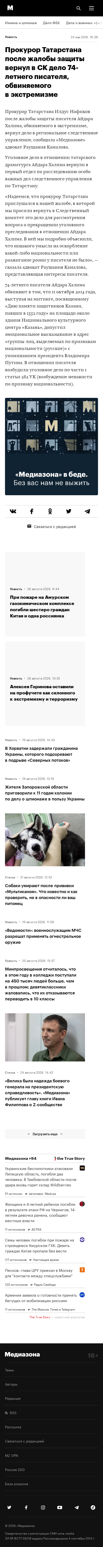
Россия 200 (15, 1469)
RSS (12, 1412)
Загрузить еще (45, 1134)
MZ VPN (11, 1455)
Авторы (11, 1384)
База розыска (16, 1483)
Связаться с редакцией (55, 526)
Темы (9, 1369)
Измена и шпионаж (21, 22)
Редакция (12, 1398)
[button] (91, 8)
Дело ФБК (51, 22)
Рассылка (13, 1426)
